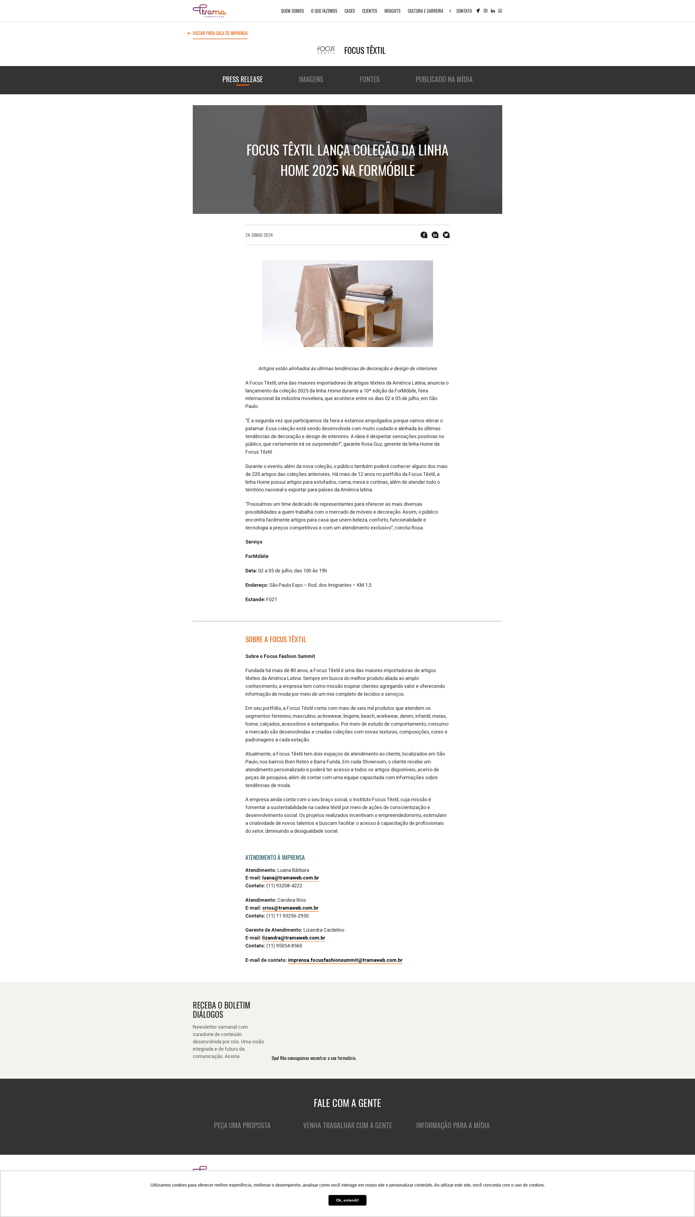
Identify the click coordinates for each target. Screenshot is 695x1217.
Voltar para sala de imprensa (220, 33)
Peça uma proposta (242, 1125)
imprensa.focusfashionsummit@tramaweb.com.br (345, 960)
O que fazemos (324, 11)
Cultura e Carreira (425, 11)
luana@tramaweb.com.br (290, 878)
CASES (350, 11)
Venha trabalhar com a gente (347, 1125)
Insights (392, 11)
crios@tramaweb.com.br (290, 908)
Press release (242, 79)
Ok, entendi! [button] (347, 1200)
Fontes (369, 79)
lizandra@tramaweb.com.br (293, 938)
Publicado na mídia (444, 79)
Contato (464, 11)
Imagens (311, 79)
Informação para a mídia (453, 1125)
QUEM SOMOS (292, 11)
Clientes (369, 11)
